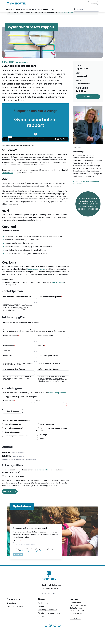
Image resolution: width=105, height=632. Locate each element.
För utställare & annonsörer (49, 613)
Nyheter (41, 606)
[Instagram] (59, 625)
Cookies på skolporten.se (52, 585)
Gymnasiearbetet (48, 12)
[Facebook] (45, 625)
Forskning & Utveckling (47, 609)
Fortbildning (18, 12)
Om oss (41, 616)
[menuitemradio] (10, 9)
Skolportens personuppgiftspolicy (31, 551)
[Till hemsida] (49, 576)
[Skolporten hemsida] (16, 3)
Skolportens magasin (15, 606)
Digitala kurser (31, 12)
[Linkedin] (54, 625)
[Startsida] (9, 12)
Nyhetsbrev (11, 603)
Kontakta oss (75, 618)
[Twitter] (50, 625)
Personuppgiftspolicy (50, 588)
